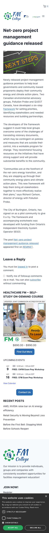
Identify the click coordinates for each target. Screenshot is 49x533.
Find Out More (24, 351)
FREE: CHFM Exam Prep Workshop (28, 369)
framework (9, 109)
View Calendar (9, 383)
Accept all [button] (13, 528)
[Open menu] (43, 16)
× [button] (46, 496)
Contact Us (24, 392)
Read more (34, 507)
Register (7, 492)
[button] (24, 522)
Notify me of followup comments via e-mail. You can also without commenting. (22, 280)
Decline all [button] (35, 528)
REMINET (28, 247)
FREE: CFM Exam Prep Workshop (27, 377)
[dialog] (24, 513)
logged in (23, 266)
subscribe (35, 279)
